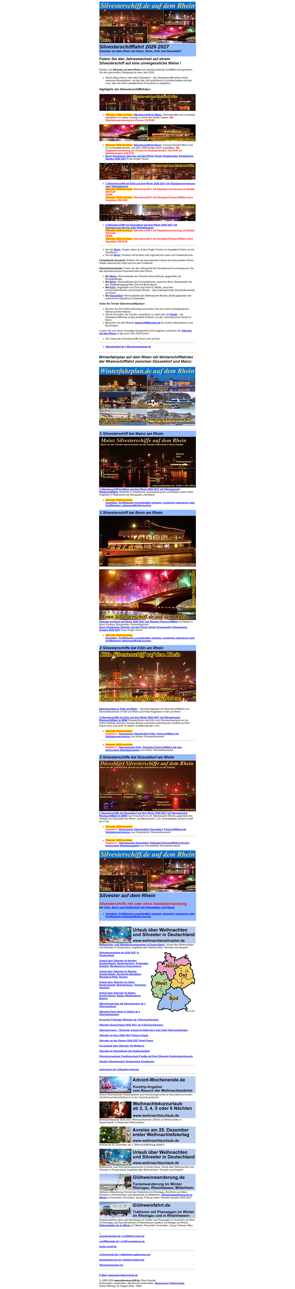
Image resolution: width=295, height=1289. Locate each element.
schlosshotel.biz (108, 1254)
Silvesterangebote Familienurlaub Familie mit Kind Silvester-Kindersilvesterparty (146, 1056)
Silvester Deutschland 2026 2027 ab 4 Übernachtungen (131, 1025)
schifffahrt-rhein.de (133, 1236)
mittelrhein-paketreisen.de (135, 1254)
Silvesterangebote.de (138, 346)
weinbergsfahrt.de (133, 1260)
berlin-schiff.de (108, 1246)
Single (173, 314)
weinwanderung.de (110, 1260)
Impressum (161, 1283)
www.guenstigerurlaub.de (123, 1275)
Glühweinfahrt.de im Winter (115, 1225)
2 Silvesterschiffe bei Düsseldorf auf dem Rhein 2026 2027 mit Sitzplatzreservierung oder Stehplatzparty (141, 226)
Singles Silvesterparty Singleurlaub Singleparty (126, 1061)
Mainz (113, 276)
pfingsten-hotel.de (128, 1069)
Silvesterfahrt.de (114, 346)
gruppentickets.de (109, 1236)
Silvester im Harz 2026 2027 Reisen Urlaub (123, 1035)
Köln (112, 287)
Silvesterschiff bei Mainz (148, 114)
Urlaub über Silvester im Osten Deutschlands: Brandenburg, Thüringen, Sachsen (123, 985)
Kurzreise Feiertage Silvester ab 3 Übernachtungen (129, 1019)
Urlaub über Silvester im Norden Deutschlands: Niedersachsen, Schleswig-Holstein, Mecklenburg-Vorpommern (124, 963)
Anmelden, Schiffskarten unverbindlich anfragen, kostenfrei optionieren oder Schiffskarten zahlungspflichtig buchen (150, 504)
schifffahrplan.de (109, 1241)
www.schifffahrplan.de (148, 322)
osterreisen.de (107, 1069)
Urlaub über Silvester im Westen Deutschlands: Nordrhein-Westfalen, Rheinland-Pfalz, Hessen (120, 974)
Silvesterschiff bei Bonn (147, 145)
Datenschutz (177, 1283)
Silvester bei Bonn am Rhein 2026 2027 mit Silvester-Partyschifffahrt (138, 621)
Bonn (117, 249)
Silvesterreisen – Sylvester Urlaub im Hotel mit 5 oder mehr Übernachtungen (143, 1030)
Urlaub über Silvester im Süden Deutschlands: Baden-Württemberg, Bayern (120, 996)
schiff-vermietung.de (133, 1241)
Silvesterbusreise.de (111, 1265)
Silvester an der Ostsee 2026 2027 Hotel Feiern (126, 1040)
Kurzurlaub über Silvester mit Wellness (121, 1046)
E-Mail (102, 1275)
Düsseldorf (116, 295)
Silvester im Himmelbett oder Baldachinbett (124, 1051)
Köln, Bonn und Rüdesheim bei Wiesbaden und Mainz (139, 907)
